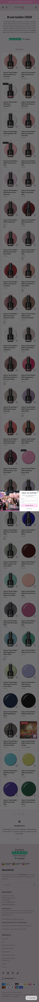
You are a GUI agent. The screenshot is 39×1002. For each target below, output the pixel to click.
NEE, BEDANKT (29, 508)
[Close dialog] (38, 492)
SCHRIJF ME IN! (29, 505)
